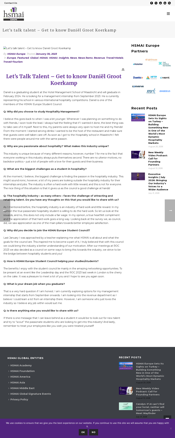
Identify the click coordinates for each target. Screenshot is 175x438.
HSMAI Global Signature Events (30, 393)
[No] (170, 428)
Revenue (99, 57)
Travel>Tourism (13, 61)
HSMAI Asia (17, 382)
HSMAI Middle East (22, 388)
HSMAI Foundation (22, 371)
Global (34, 57)
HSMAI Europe (16, 53)
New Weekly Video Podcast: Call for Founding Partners (158, 158)
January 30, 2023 (46, 53)
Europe (11, 57)
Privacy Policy (19, 399)
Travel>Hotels (114, 57)
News (73, 57)
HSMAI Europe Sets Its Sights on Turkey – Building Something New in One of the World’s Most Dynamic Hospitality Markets (158, 129)
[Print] (123, 69)
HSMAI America (20, 376)
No (94, 432)
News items (85, 57)
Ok (83, 432)
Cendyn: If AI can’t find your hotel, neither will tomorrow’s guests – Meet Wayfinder (150, 409)
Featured (23, 57)
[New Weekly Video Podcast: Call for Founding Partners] (138, 154)
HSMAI (44, 57)
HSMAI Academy (21, 365)
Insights (64, 57)
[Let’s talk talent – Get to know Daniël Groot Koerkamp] (63, 48)
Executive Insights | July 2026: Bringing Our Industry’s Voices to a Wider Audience (158, 182)
